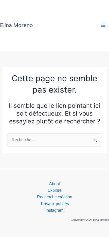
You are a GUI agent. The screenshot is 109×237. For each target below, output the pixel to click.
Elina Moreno (16, 25)
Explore (55, 190)
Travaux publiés (54, 204)
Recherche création (54, 197)
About (54, 184)
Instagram (54, 210)
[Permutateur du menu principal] (103, 25)
